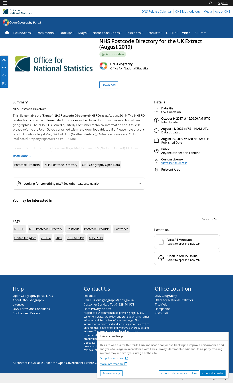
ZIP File (46, 300)
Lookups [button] (66, 33)
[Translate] (4, 84)
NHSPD (19, 291)
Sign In (223, 3)
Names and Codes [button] (106, 33)
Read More (20, 156)
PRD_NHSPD (75, 300)
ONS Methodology (187, 11)
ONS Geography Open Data (101, 165)
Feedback (90, 336)
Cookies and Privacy (26, 354)
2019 (59, 300)
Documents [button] (45, 33)
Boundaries (22, 33)
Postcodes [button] (133, 33)
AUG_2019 (96, 300)
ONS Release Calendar (157, 11)
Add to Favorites (4, 68)
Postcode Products (27, 165)
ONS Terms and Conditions (31, 349)
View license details (174, 163)
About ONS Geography (28, 341)
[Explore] (187, 198)
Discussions (4, 60)
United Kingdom (25, 300)
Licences (18, 345)
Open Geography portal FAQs (33, 336)
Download (4, 76)
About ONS (222, 11)
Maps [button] (82, 33)
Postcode (73, 291)
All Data (201, 33)
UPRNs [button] (171, 33)
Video (186, 33)
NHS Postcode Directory (60, 165)
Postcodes (121, 291)
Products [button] (153, 33)
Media (208, 11)
